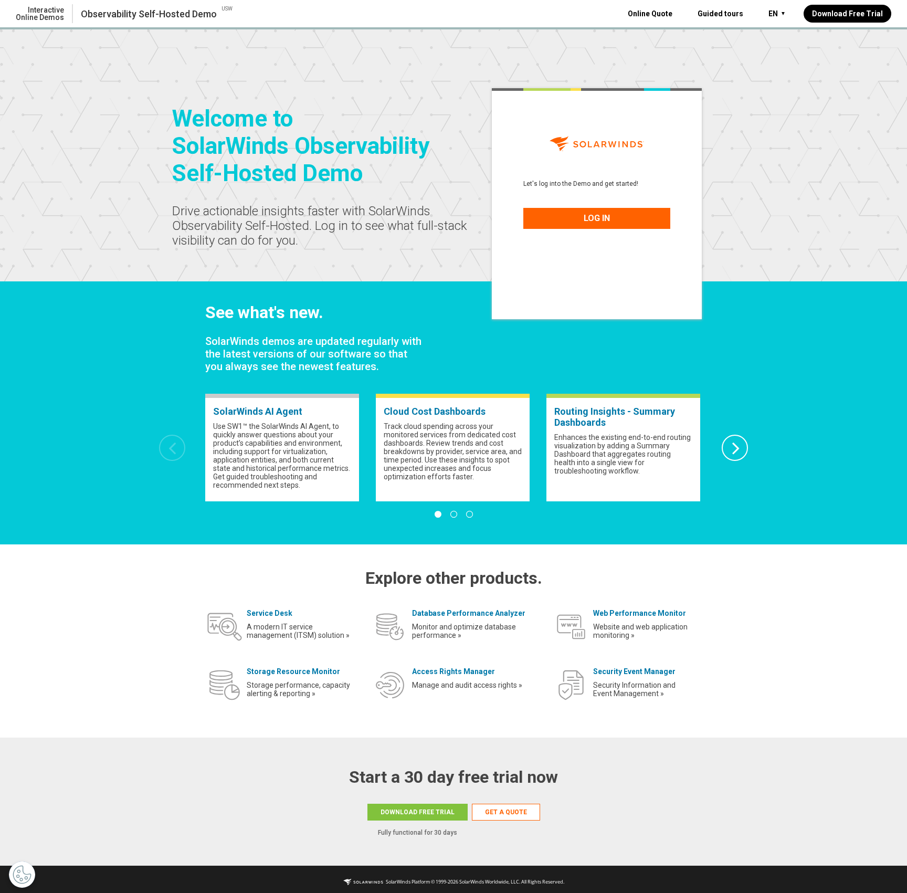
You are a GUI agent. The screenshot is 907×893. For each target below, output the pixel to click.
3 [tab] (469, 514)
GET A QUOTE (506, 812)
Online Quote (650, 13)
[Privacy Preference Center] (22, 875)
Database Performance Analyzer (468, 613)
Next (735, 448)
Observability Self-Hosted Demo (149, 13)
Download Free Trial (847, 13)
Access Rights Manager (453, 671)
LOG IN (597, 218)
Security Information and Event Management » (634, 689)
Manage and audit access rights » (467, 685)
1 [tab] (438, 514)
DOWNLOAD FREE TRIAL (418, 812)
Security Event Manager (634, 671)
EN (777, 13)
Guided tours (720, 13)
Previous (172, 448)
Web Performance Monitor (639, 613)
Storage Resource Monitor (293, 671)
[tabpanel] (282, 447)
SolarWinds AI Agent (257, 411)
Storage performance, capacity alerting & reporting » (298, 689)
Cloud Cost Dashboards (435, 411)
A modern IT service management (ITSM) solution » (298, 631)
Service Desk (269, 613)
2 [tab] (453, 514)
